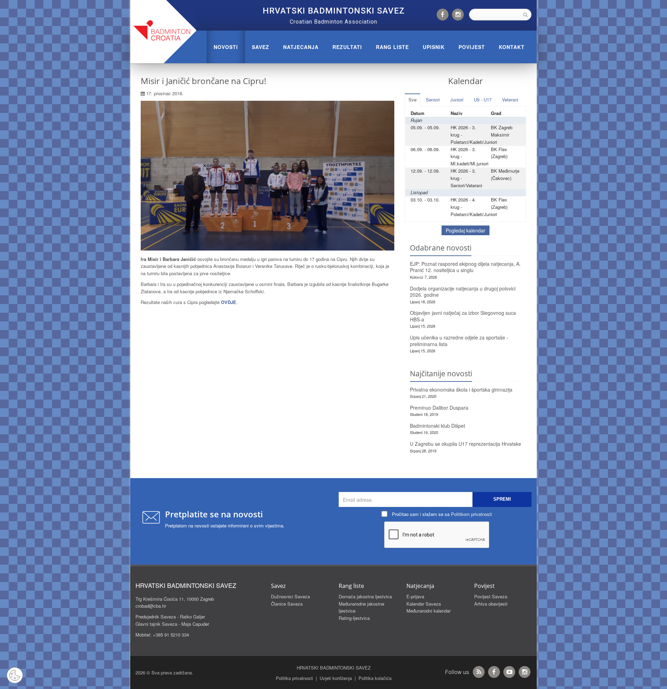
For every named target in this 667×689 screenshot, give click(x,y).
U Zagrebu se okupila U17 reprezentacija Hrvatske (465, 443)
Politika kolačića (375, 678)
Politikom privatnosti (471, 514)
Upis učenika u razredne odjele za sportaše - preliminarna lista (459, 340)
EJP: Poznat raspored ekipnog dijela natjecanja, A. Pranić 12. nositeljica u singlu (465, 267)
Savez (260, 46)
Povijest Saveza (490, 596)
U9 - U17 (483, 99)
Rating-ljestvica (354, 618)
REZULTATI (347, 46)
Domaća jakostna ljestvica (365, 596)
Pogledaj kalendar (465, 230)
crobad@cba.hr (150, 605)
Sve (413, 99)
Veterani (510, 99)
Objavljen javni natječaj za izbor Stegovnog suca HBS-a (463, 316)
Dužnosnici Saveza (290, 596)
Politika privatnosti (294, 678)
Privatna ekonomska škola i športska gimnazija (461, 389)
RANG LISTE (392, 46)
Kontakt (512, 46)
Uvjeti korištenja (336, 678)
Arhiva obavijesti (491, 603)
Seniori (433, 99)
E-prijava (415, 596)
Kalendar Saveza (423, 603)
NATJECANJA (301, 46)
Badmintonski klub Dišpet (437, 425)
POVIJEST (472, 46)
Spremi (502, 499)
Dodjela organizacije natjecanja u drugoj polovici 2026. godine (463, 291)
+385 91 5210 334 (171, 634)
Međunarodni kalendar (428, 610)
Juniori (456, 99)
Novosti (226, 46)
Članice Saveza (287, 603)
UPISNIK (434, 46)
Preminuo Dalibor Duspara (439, 407)
